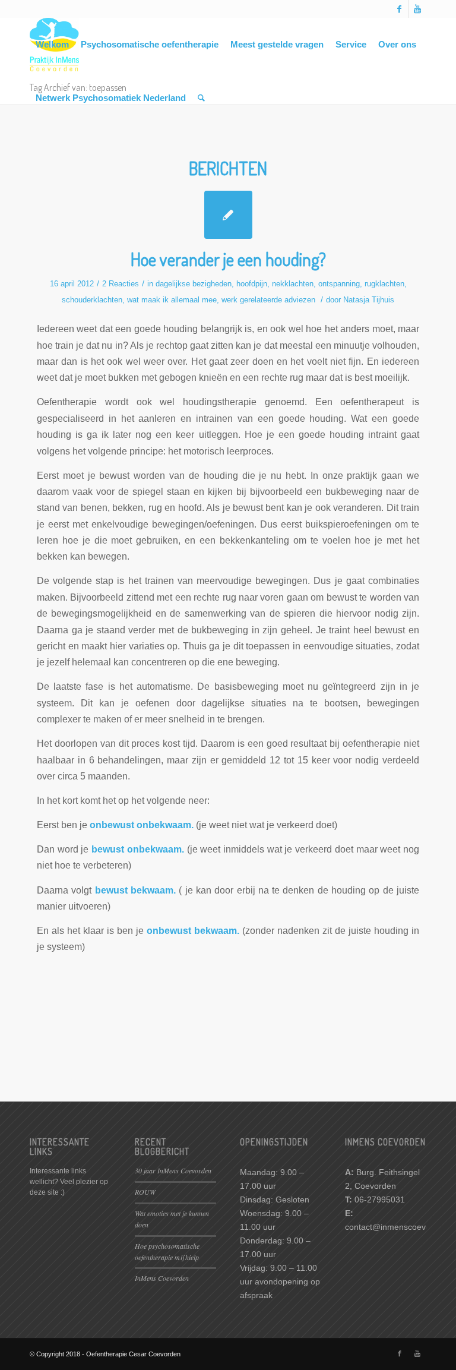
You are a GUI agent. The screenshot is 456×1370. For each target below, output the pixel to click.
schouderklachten (92, 299)
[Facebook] (399, 9)
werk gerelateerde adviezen (268, 299)
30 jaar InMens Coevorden (173, 1170)
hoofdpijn (251, 283)
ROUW (145, 1192)
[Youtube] (417, 9)
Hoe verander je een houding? (228, 259)
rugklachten (384, 283)
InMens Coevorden (162, 1278)
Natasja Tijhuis (368, 299)
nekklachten (293, 283)
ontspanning (339, 283)
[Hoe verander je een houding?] (228, 215)
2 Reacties (120, 283)
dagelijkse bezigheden (194, 283)
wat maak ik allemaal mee (172, 299)
